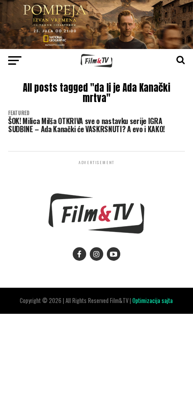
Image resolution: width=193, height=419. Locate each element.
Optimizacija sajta (152, 300)
